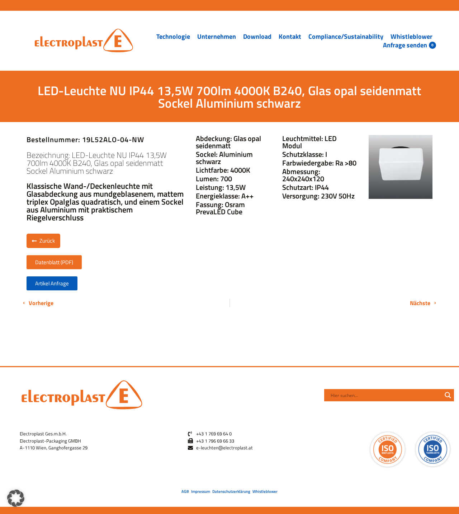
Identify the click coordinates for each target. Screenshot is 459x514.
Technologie (173, 36)
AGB (185, 491)
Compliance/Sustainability (345, 36)
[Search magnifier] (448, 395)
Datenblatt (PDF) (54, 262)
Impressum (200, 491)
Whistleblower (411, 36)
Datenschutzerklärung (231, 491)
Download (257, 36)
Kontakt (290, 36)
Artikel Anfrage (52, 283)
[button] (16, 498)
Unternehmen (216, 36)
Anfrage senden (405, 45)
